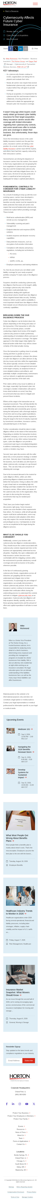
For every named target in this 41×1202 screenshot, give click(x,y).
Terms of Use (15, 1197)
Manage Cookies (27, 1197)
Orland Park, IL (20, 1158)
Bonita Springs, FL (20, 1155)
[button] (10, 48)
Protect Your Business (21, 1113)
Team (21, 1138)
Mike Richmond (11, 59)
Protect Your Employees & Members (21, 1116)
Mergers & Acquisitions (20, 35)
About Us (20, 1135)
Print (36, 48)
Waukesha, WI (20, 1170)
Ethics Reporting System (24, 1187)
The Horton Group (18, 61)
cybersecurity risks (25, 595)
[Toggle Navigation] (35, 3)
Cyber (9, 35)
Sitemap (11, 1187)
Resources (21, 1129)
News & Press (20, 1132)
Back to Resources (12, 11)
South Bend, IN (20, 1164)
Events (20, 1126)
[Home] (10, 4)
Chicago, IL (21, 1161)
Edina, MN (20, 1167)
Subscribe (29, 1061)
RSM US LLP (23, 67)
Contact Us (21, 1144)
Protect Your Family (21, 1119)
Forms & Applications (20, 1141)
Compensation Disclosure (16, 1192)
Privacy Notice (31, 1192)
